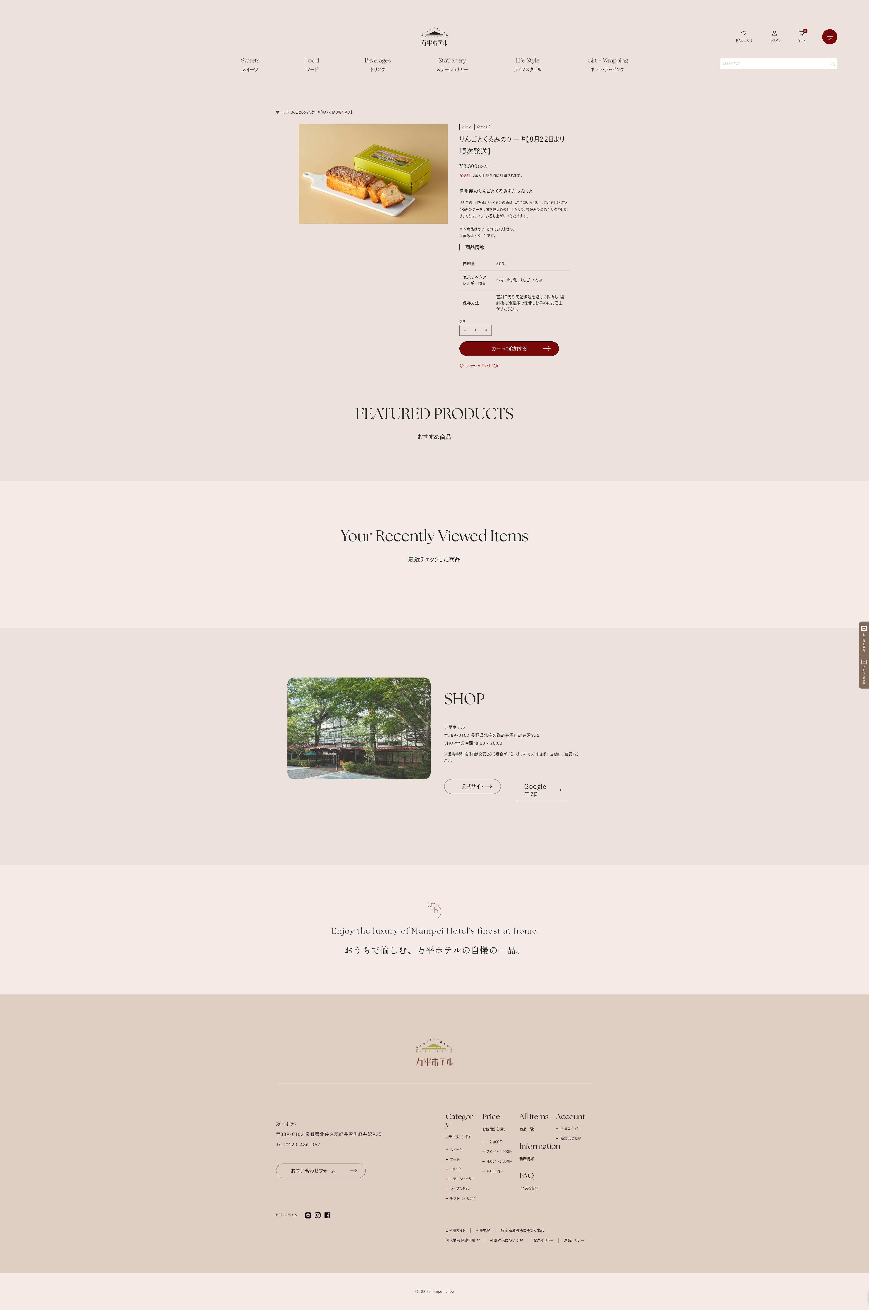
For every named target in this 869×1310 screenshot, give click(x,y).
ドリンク (455, 1169)
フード (454, 1159)
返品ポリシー (574, 1240)
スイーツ (456, 1149)
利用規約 (483, 1230)
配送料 (465, 175)
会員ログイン (570, 1128)
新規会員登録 (571, 1138)
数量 (462, 321)
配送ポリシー (543, 1240)
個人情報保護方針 (461, 1240)
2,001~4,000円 (499, 1151)
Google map (535, 789)
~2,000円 (495, 1142)
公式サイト (472, 786)
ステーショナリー (462, 1179)
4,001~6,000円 (499, 1161)
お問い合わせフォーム (313, 1170)
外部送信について (504, 1240)
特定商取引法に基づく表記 (522, 1230)
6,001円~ (495, 1171)
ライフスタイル (460, 1188)
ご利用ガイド (456, 1230)
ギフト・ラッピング (463, 1198)
